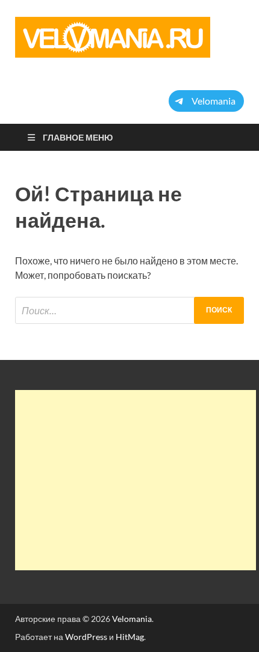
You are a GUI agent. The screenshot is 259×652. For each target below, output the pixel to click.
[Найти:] (129, 310)
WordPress (86, 637)
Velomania (132, 619)
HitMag (130, 637)
